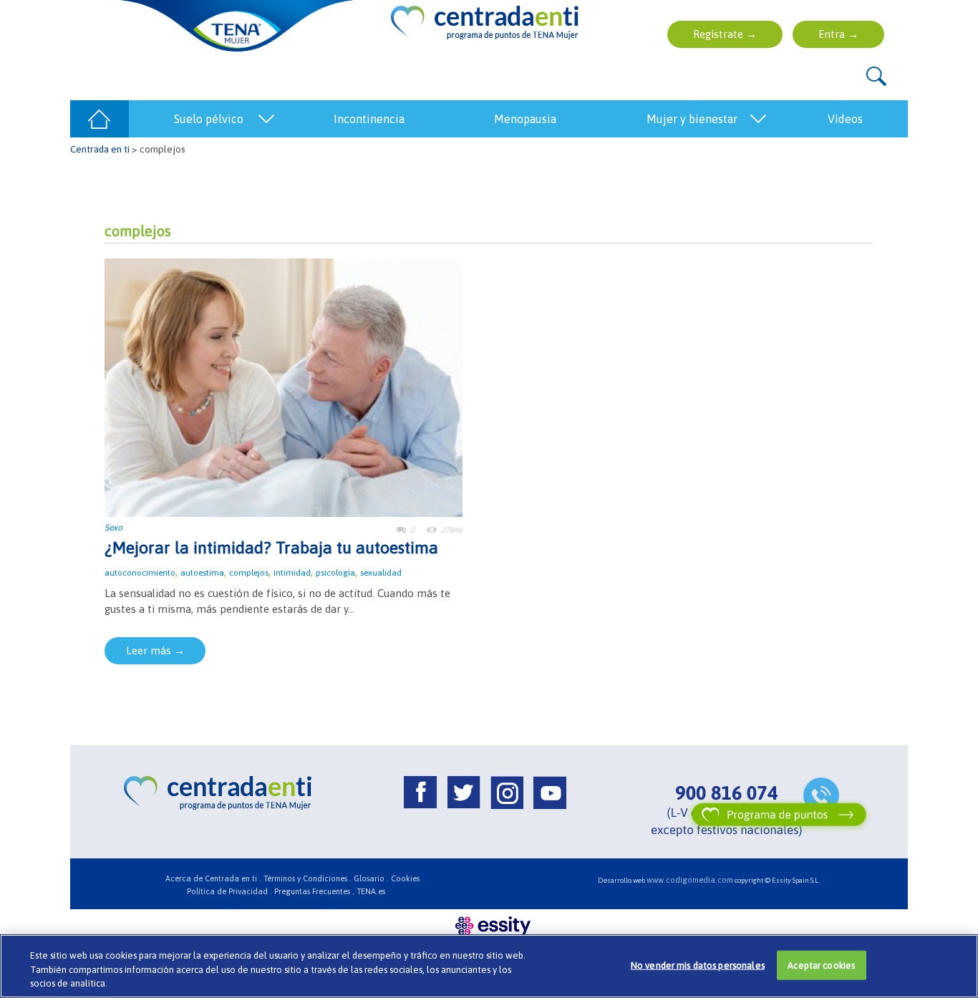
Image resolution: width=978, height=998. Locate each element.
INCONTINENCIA (369, 118)
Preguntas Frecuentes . (314, 891)
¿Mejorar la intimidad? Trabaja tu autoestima (271, 547)
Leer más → (155, 650)
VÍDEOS (845, 118)
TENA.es (371, 891)
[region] (489, 966)
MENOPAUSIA (525, 118)
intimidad (292, 573)
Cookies (405, 878)
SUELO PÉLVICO (208, 118)
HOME (99, 118)
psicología (335, 573)
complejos (248, 573)
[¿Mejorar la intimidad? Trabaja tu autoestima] (284, 386)
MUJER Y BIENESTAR (692, 118)
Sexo (113, 528)
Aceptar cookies (821, 964)
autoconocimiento (140, 573)
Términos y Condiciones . (307, 878)
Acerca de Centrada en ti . (213, 878)
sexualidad (381, 573)
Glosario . (371, 878)
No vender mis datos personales (698, 964)
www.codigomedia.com (690, 880)
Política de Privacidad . (229, 891)
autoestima (202, 573)
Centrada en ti (100, 149)
